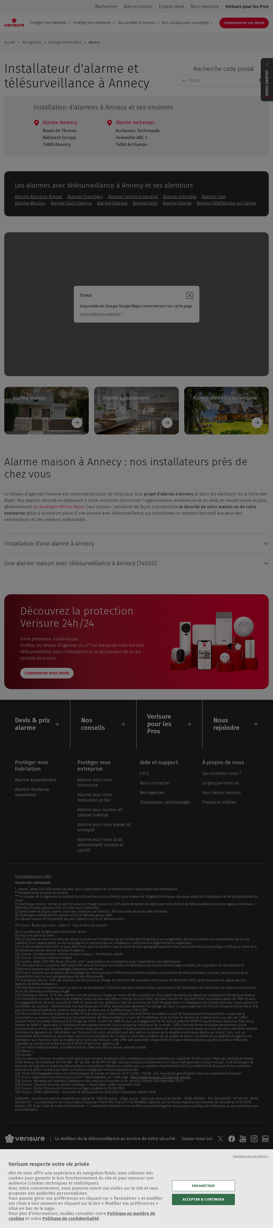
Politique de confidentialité (70, 1218)
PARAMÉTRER (203, 1186)
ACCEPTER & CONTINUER (203, 1199)
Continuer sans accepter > (251, 1156)
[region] (136, 1188)
